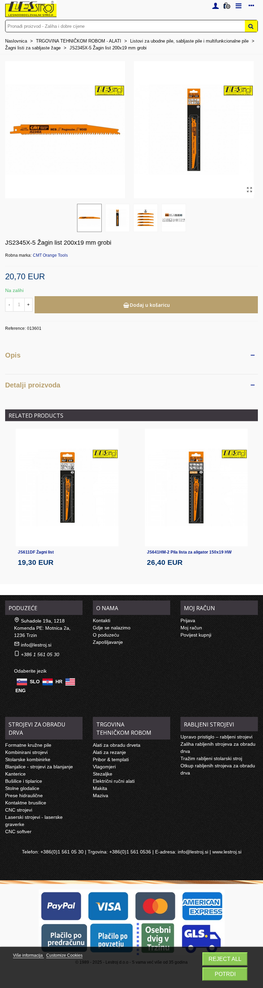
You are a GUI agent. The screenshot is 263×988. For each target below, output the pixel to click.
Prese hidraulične (24, 795)
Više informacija (28, 955)
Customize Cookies (64, 955)
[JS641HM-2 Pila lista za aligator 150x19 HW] (196, 487)
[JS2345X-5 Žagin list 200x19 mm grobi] (249, 190)
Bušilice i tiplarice (23, 781)
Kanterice (15, 774)
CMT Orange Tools (50, 255)
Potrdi (225, 974)
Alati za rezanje (109, 752)
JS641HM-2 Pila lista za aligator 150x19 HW (189, 552)
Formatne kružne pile (28, 745)
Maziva (100, 795)
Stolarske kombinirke (27, 759)
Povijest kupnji (195, 635)
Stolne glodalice (22, 788)
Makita (100, 788)
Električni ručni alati (114, 781)
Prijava (187, 620)
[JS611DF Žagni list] (67, 487)
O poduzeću (106, 635)
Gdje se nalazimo (111, 627)
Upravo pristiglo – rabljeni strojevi (216, 737)
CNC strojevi (18, 810)
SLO (35, 681)
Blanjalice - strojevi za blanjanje (39, 766)
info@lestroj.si (36, 645)
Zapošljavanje (108, 642)
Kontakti (101, 620)
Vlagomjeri (104, 766)
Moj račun (191, 627)
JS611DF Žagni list (36, 552)
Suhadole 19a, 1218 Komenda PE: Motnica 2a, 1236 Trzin (42, 628)
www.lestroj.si (226, 852)
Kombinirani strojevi (26, 752)
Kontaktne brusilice (25, 802)
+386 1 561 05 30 (40, 654)
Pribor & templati (111, 759)
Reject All (225, 959)
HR (58, 681)
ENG (20, 690)
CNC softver (18, 831)
